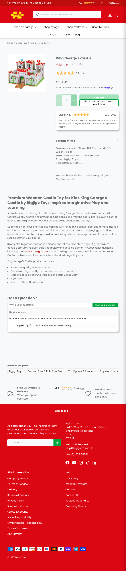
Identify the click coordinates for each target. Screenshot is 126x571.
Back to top (62, 410)
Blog (77, 34)
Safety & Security (17, 512)
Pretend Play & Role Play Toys (45, 371)
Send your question (105, 305)
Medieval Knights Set (35, 251)
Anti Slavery (14, 534)
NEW (67, 34)
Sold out (99, 97)
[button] (99, 2)
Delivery (12, 489)
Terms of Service (17, 484)
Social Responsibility (19, 517)
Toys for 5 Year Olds (112, 371)
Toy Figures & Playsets (81, 371)
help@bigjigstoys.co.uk (79, 448)
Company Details (17, 478)
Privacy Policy (15, 500)
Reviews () (70, 73)
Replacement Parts (77, 500)
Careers (70, 489)
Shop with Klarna (17, 506)
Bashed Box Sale (42, 2)
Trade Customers (18, 528)
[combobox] (67, 14)
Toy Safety (71, 478)
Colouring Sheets (75, 506)
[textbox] (50, 305)
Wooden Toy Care (76, 484)
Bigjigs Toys (62, 64)
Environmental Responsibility (24, 523)
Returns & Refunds (18, 495)
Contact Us (72, 495)
